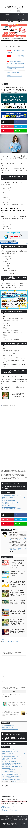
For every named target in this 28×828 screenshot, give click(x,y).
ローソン (23, 641)
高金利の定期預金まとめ (13, 72)
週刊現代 (24, 538)
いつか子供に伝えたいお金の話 (9, 503)
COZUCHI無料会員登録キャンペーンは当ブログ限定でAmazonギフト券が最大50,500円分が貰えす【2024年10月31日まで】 (18, 564)
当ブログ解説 (21, 819)
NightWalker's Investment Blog (9, 507)
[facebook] (11, 552)
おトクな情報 (21, 19)
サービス (21, 16)
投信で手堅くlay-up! (6, 505)
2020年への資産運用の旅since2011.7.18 (11, 776)
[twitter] (9, 552)
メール (3, 676)
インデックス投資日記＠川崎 (8, 500)
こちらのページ (15, 781)
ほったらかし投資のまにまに (8, 769)
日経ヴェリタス (20, 539)
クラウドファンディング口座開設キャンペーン (12, 810)
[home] (12, 552)
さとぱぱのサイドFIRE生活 (8, 725)
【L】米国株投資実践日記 (7, 771)
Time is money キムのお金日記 (9, 773)
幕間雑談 (15, 819)
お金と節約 (7, 19)
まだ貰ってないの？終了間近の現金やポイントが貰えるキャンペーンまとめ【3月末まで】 (17, 631)
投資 (7, 16)
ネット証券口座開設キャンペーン (9, 807)
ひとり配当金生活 (6, 768)
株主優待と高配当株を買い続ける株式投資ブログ (12, 495)
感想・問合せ (15, 820)
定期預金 (7, 14)
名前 (2, 670)
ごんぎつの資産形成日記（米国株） (10, 729)
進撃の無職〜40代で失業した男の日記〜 (11, 779)
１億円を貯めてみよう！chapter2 (14, 824)
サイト (3, 681)
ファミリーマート (17, 641)
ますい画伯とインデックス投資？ (9, 764)
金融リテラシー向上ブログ (8, 727)
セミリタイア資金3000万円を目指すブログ (11, 774)
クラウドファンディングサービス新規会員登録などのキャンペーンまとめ (17, 573)
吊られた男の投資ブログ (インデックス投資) (11, 508)
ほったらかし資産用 (6, 777)
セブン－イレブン (10, 641)
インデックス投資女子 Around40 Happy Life (12, 766)
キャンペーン (21, 14)
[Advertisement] (14, 423)
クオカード (4, 641)
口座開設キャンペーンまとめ (14, 76)
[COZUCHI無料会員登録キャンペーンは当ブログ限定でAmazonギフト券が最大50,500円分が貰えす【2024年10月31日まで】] (14, 32)
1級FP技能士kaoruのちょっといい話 (10, 502)
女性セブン (11, 539)
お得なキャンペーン (8, 819)
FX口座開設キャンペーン (7, 809)
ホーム (3, 816)
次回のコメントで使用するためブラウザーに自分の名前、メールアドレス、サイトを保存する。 (13, 688)
